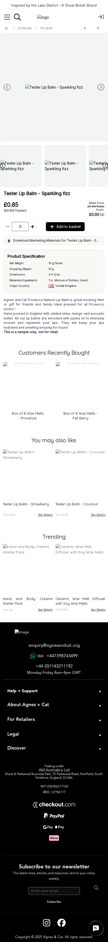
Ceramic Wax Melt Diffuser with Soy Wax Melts (80, 601)
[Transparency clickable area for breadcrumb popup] (33, 28)
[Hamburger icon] (7, 17)
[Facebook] (61, 923)
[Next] (98, 28)
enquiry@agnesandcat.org (54, 645)
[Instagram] (46, 923)
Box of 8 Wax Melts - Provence (28, 415)
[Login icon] (101, 17)
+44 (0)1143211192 (54, 666)
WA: (57, 656)
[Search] (17, 17)
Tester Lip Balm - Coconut (77, 504)
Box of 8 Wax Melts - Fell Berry (80, 415)
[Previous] (85, 28)
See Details (45, 515)
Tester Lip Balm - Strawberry (26, 504)
